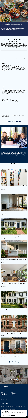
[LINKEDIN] (5, 399)
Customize (8, 415)
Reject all (4, 415)
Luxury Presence (14, 404)
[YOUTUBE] (8, 399)
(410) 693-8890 (13, 393)
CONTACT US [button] (14, 379)
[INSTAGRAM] (3, 399)
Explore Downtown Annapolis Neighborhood (14, 121)
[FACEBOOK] (1, 399)
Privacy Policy (9, 403)
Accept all (13, 415)
